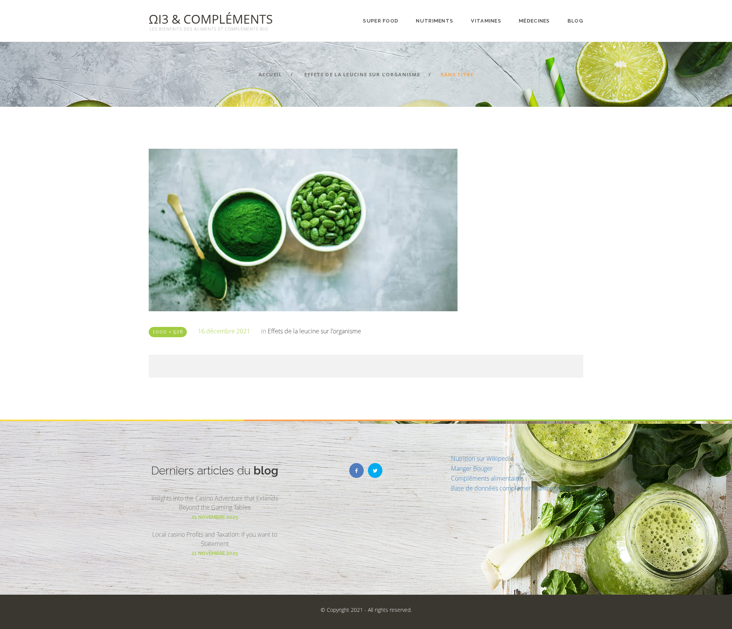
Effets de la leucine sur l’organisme (362, 74)
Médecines (534, 21)
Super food (380, 21)
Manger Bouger (472, 468)
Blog (575, 21)
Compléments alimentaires (487, 478)
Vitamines (486, 21)
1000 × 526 (167, 332)
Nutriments (434, 21)
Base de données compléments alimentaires (511, 488)
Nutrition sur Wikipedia (482, 458)
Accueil (270, 74)
